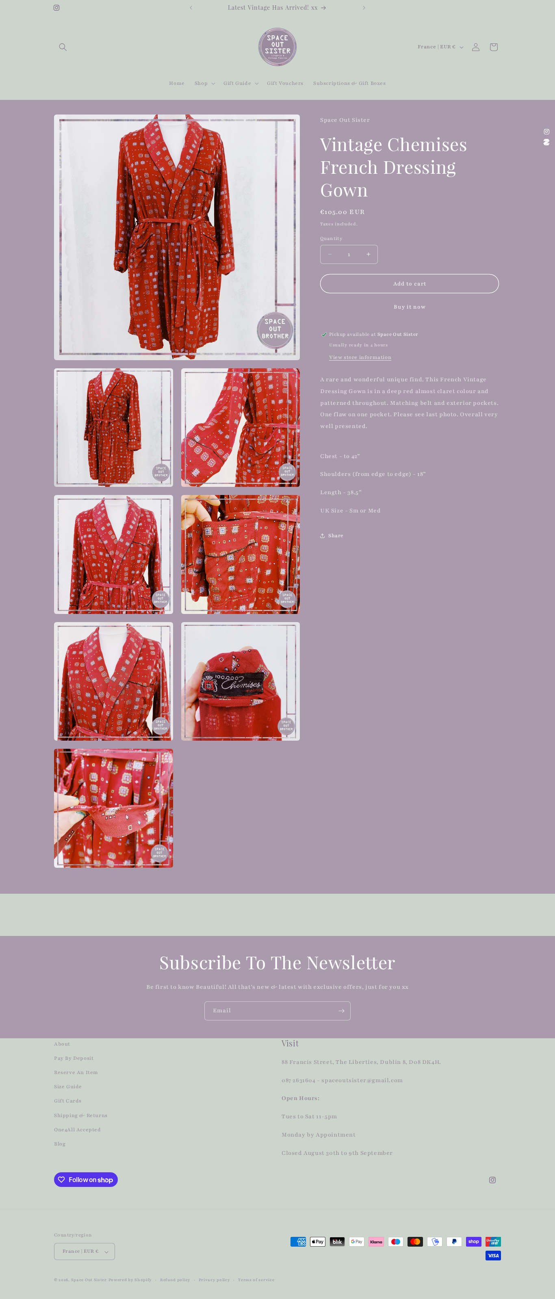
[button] (63, 47)
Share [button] (336, 535)
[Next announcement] (364, 7)
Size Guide (68, 1087)
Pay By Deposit (73, 1058)
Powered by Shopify (130, 1280)
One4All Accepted (77, 1129)
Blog (59, 1144)
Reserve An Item (76, 1073)
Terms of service (256, 1279)
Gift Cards (68, 1101)
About (62, 1044)
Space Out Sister (89, 1280)
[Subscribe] (341, 1010)
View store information (360, 357)
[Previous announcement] (191, 7)
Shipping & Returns (81, 1115)
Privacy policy (214, 1279)
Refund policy (175, 1279)
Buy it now (410, 307)
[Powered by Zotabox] (546, 142)
